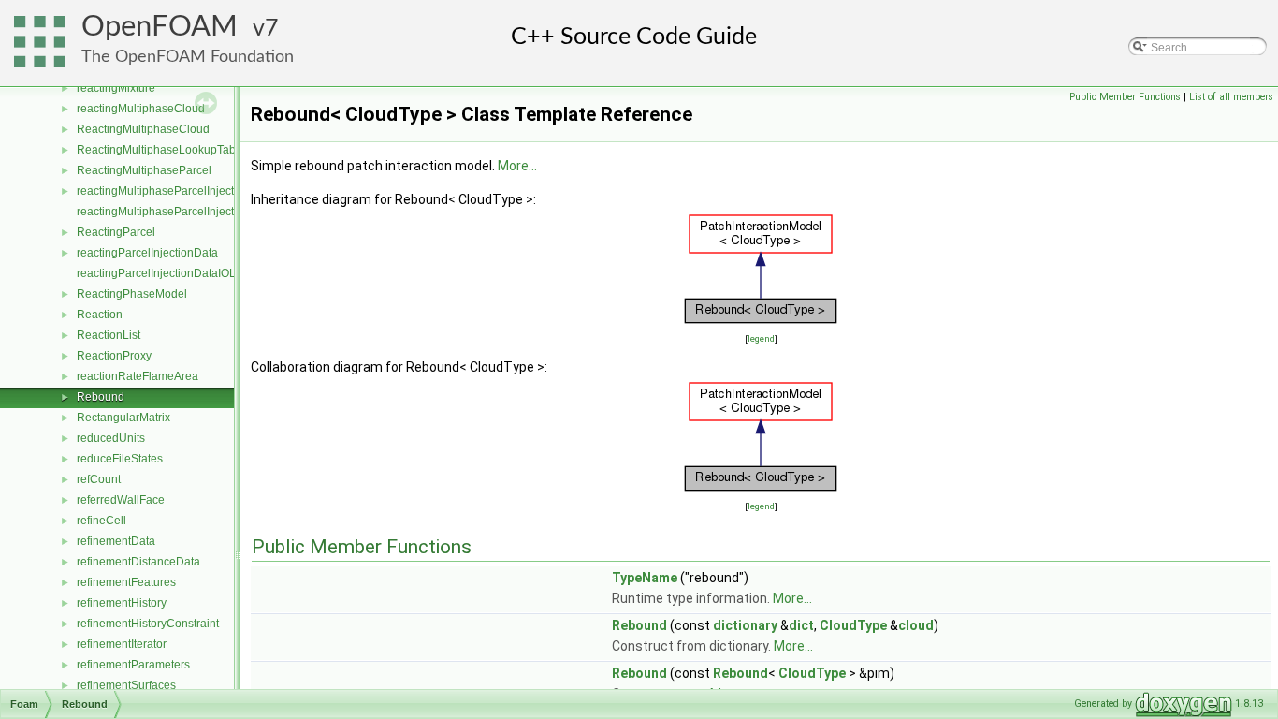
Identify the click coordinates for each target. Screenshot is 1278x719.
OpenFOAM (159, 26)
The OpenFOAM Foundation (187, 57)
